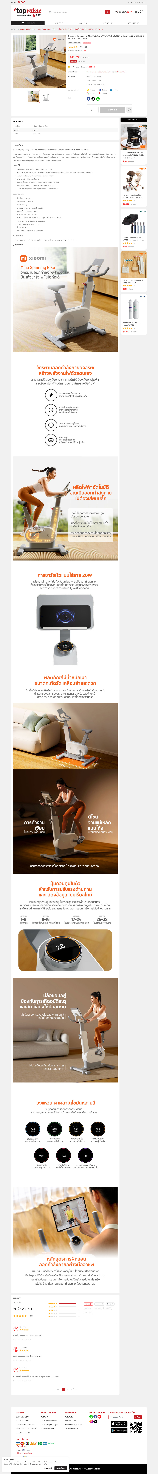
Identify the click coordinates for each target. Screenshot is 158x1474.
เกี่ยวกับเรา (44, 1417)
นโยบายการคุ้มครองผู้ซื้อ (49, 1424)
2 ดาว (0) (108, 1308)
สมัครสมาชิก (132, 2)
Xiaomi (85, 51)
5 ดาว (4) (110, 1304)
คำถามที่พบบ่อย (70, 1420)
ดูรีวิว (86, 47)
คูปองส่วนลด (82, 23)
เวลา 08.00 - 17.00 (22, 1432)
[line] (98, 99)
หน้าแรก (14, 29)
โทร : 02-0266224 (22, 1420)
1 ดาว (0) (88, 1312)
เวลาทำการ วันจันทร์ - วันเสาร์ (26, 1428)
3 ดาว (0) (98, 1308)
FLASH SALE (58, 23)
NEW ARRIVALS (133, 23)
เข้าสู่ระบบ (142, 2)
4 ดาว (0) (88, 1308)
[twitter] (93, 99)
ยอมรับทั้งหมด (60, 1468)
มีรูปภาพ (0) (100, 1304)
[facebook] (88, 99)
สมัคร (137, 1417)
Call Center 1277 (22, 1417)
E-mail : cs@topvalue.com (25, 1424)
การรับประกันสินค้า (71, 1428)
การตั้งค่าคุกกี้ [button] (48, 1468)
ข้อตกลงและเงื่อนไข (47, 1428)
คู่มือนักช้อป (69, 1417)
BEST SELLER (107, 23)
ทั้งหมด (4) (88, 1304)
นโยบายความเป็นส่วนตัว (48, 1420)
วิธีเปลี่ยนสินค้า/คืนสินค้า (73, 1424)
